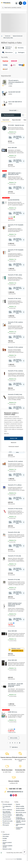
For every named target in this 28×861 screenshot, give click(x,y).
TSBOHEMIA (19, 859)
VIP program (6, 825)
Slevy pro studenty (7, 815)
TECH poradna (6, 823)
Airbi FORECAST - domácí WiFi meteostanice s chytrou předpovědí (15, 685)
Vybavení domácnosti (17, 35)
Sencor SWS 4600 (12, 631)
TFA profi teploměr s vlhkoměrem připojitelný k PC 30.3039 (16, 82)
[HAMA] (5, 61)
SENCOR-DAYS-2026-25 (17, 650)
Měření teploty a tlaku (8, 37)
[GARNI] (5, 65)
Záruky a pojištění (20, 808)
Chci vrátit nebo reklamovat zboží (7, 812)
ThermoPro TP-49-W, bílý (14, 556)
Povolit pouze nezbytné (14, 446)
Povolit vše (13, 438)
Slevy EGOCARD (6, 817)
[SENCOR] (14, 61)
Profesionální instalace (19, 828)
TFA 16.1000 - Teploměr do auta (16, 125)
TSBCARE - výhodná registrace (21, 821)
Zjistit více (6, 433)
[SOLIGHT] (5, 69)
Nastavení (13, 442)
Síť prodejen (6, 836)
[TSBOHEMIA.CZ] (5, 3)
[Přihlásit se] (16, 3)
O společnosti (6, 834)
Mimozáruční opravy (21, 812)
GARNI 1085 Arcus (12, 712)
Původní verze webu (7, 821)
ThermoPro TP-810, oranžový (15, 347)
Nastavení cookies (7, 849)
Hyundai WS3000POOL (13, 200)
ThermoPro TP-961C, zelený (15, 275)
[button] (16, 132)
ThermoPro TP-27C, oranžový (15, 461)
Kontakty (5, 838)
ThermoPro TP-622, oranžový (15, 371)
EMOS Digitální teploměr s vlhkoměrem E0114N (14, 173)
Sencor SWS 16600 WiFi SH (15, 101)
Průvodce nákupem (7, 804)
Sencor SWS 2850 (12, 147)
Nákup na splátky (20, 806)
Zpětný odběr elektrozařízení (19, 815)
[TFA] (21, 65)
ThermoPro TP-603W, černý (15, 394)
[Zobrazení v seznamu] (23, 115)
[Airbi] (13, 65)
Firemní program (7, 819)
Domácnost (7, 35)
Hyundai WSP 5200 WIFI (14, 92)
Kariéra (4, 840)
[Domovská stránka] (1, 36)
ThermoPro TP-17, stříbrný (14, 485)
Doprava (18, 804)
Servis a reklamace (7, 809)
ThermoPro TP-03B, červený (15, 508)
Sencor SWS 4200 (12, 660)
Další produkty (13, 738)
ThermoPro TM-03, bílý (14, 532)
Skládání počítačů (20, 810)
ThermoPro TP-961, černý (14, 298)
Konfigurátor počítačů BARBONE (20, 818)
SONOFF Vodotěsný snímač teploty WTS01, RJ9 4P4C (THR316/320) (15, 604)
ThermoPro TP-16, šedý (14, 579)
